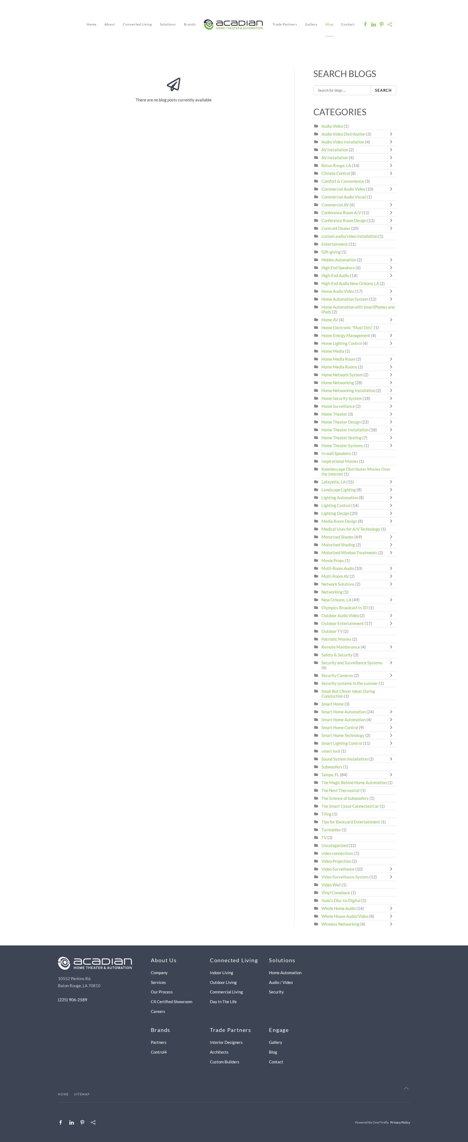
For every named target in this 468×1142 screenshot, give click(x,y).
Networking (332, 591)
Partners (159, 1042)
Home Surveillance (338, 406)
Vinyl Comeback (335, 892)
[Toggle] (392, 133)
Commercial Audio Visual (343, 196)
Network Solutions (338, 584)
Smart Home (332, 703)
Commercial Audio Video (343, 189)
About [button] (110, 24)
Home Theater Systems (342, 445)
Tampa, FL (330, 774)
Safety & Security (337, 654)
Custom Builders (224, 1061)
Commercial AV (335, 204)
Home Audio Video (337, 291)
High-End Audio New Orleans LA (350, 283)
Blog (329, 24)
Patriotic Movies (336, 639)
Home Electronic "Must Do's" (347, 327)
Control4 (159, 1052)
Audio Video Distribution (343, 133)
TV (324, 837)
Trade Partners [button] (284, 24)
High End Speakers (338, 267)
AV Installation (334, 149)
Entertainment (334, 244)
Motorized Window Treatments (349, 552)
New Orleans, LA (336, 599)
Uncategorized (334, 845)
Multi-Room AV (335, 576)
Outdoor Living (223, 982)
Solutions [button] (168, 24)
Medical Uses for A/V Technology (350, 529)
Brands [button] (190, 24)
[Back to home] (234, 24)
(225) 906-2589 (72, 999)
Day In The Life (223, 1001)
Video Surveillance (338, 869)
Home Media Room (338, 359)
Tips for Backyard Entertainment (350, 821)
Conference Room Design (343, 220)
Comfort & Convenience (342, 181)
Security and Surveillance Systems (351, 662)
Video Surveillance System (345, 876)
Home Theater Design (340, 421)
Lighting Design (335, 513)
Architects (219, 1052)
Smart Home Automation (343, 711)
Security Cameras (337, 675)
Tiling (326, 813)
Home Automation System (344, 299)
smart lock (330, 751)
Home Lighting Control (341, 343)
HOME (63, 1094)
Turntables (331, 829)
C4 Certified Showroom (171, 1001)
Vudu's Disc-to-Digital (340, 900)
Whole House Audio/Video (344, 916)
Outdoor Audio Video (340, 615)
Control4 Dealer (335, 228)
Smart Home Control (339, 727)
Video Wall (331, 884)
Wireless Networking (340, 924)
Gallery (311, 24)
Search (383, 90)
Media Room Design (339, 521)
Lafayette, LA (333, 481)
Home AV (329, 319)
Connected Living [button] (137, 24)
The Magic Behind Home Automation (354, 782)
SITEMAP (82, 1094)
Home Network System (342, 374)
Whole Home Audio (338, 908)
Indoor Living (221, 972)
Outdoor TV (332, 631)
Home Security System (341, 398)
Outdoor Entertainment (342, 623)
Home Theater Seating (341, 437)
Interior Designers (226, 1042)
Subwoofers (331, 766)
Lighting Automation (339, 497)
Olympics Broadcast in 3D (344, 607)
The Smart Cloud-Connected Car (350, 806)
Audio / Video (281, 982)
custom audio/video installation (349, 236)
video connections (337, 853)
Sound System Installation (345, 758)
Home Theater (334, 414)
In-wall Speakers (336, 453)
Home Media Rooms (339, 366)
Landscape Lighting (338, 489)
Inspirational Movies (339, 461)
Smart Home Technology (343, 735)
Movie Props (332, 560)
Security (276, 991)
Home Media (332, 351)
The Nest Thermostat (340, 790)
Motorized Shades (337, 536)
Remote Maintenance (341, 646)
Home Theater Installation (345, 429)
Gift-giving (331, 251)
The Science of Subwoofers (345, 798)
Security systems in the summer (349, 683)
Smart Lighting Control (341, 743)
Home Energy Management (345, 335)
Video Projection (336, 861)
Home (91, 24)
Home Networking (338, 382)
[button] (406, 1088)
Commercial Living (226, 991)
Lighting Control (335, 505)
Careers (158, 1011)
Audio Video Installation (342, 141)
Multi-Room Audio (337, 568)
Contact (348, 24)
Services (158, 982)
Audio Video (332, 126)
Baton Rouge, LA (336, 165)
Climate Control (335, 173)
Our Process (162, 991)
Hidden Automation (339, 259)
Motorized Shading (338, 544)
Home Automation (285, 972)
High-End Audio (335, 275)
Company (159, 972)
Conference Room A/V (341, 212)
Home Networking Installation (348, 390)
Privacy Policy (400, 1122)
